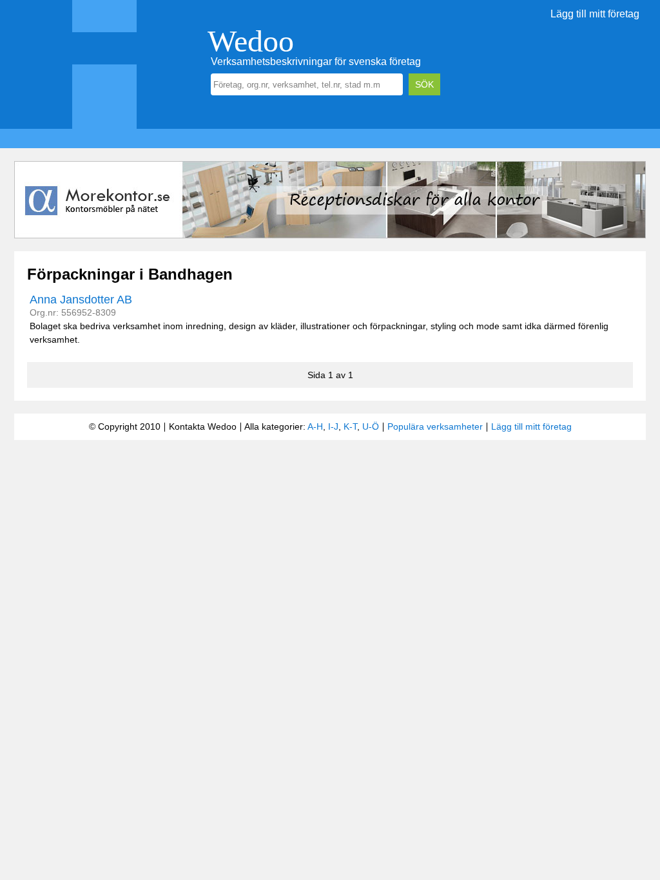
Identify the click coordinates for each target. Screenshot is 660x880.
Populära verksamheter (435, 426)
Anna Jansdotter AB (81, 299)
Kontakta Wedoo (203, 426)
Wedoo (251, 41)
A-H (315, 426)
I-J (333, 426)
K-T (350, 426)
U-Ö (370, 426)
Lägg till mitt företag (594, 13)
